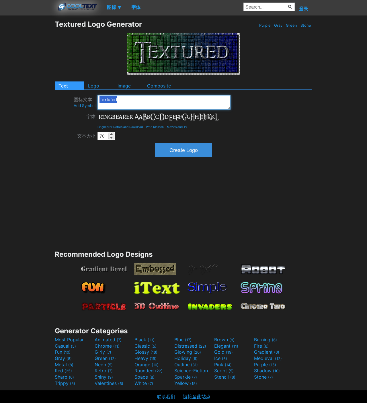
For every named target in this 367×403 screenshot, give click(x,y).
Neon (104, 364)
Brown (224, 339)
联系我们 (166, 397)
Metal (64, 364)
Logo (93, 86)
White (143, 383)
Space (144, 377)
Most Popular (69, 339)
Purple (265, 25)
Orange (146, 364)
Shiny (104, 377)
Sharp (64, 377)
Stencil (224, 377)
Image (124, 86)
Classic (145, 346)
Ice (220, 358)
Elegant (226, 346)
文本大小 (86, 136)
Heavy (145, 358)
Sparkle (185, 377)
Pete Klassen (155, 127)
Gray (278, 25)
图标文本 (84, 102)
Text (63, 86)
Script (224, 370)
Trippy (65, 383)
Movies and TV (177, 127)
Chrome (107, 346)
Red (63, 370)
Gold (223, 352)
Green (291, 25)
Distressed (190, 346)
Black (144, 339)
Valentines (109, 383)
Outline (186, 364)
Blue (183, 339)
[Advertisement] (27, 106)
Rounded (148, 370)
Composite (159, 86)
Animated (108, 339)
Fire (261, 346)
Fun (63, 352)
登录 (303, 8)
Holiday (186, 358)
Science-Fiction (193, 370)
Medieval (268, 358)
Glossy (145, 352)
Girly (103, 352)
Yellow (185, 383)
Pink (223, 364)
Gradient (266, 352)
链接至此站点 (196, 397)
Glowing (187, 352)
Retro (104, 370)
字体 (90, 116)
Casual (65, 346)
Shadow (267, 370)
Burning (265, 339)
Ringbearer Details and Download (120, 127)
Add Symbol (84, 105)
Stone (305, 25)
